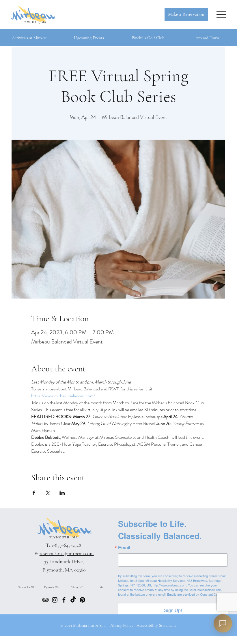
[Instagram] (54, 599)
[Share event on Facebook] (34, 493)
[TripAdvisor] (45, 599)
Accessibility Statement (156, 625)
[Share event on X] (48, 493)
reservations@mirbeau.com (67, 553)
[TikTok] (73, 599)
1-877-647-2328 (66, 545)
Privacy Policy (121, 625)
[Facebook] (64, 599)
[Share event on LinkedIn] (62, 493)
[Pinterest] (82, 599)
